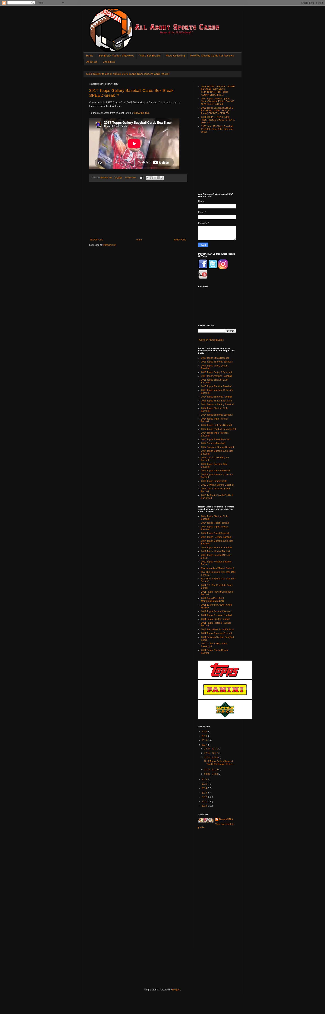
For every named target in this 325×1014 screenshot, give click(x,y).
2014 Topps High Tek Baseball (216, 425)
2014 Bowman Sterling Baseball (217, 404)
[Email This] (148, 178)
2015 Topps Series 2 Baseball (216, 372)
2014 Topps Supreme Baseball (217, 415)
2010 (204, 806)
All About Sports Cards (96, 12)
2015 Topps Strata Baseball (215, 358)
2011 (204, 801)
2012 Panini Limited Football (215, 551)
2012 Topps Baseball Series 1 (216, 611)
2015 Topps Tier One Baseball (216, 386)
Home (89, 55)
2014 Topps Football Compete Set (218, 429)
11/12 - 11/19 (211, 769)
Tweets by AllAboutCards (211, 340)
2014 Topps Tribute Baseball (215, 470)
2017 (204, 745)
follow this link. (142, 112)
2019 (204, 736)
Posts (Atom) (109, 245)
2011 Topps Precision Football (216, 615)
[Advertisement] (138, 210)
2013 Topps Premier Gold (214, 481)
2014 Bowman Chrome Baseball (217, 447)
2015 (204, 784)
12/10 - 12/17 (211, 753)
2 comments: (131, 177)
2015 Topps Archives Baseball (216, 376)
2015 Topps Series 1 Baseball (216, 400)
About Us (91, 61)
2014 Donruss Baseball (213, 443)
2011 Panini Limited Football (215, 619)
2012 (204, 797)
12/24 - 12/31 (211, 748)
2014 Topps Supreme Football (216, 396)
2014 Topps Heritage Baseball (216, 537)
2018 (204, 740)
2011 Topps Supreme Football (216, 633)
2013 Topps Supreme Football (216, 547)
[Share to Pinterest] (162, 178)
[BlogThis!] (151, 178)
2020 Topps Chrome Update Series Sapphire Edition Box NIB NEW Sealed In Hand (217, 101)
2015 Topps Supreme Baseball (217, 361)
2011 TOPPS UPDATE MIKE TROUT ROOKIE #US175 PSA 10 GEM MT (218, 120)
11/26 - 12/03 (211, 757)
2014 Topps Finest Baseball (215, 439)
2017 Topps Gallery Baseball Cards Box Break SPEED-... (219, 762)
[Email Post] (141, 177)
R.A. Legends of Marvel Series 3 (217, 568)
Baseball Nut (226, 819)
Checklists (109, 61)
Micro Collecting (175, 55)
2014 (204, 788)
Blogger (176, 989)
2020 (204, 731)
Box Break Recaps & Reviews (116, 55)
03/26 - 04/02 (211, 774)
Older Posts (180, 239)
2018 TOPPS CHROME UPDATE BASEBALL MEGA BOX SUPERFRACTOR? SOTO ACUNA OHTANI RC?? (218, 90)
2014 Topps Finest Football (215, 523)
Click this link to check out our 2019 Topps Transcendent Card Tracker (127, 73)
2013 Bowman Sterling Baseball (217, 485)
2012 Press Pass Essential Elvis (217, 629)
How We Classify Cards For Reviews (212, 55)
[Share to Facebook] (158, 178)
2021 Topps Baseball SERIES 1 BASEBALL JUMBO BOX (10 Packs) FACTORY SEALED (217, 111)
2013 (204, 792)
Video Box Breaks (149, 55)
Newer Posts (96, 239)
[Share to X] (155, 178)
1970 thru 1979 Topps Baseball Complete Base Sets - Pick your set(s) (217, 129)
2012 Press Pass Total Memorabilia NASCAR (212, 599)
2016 (204, 779)
